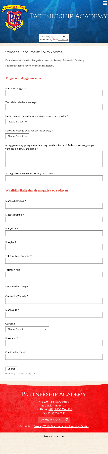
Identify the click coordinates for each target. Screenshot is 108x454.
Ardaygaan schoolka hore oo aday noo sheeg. (30, 173)
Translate (63, 39)
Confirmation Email (15, 352)
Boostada (11, 338)
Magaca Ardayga (15, 88)
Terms (35, 373)
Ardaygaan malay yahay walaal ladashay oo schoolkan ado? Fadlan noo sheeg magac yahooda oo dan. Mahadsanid (49, 147)
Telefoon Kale (12, 269)
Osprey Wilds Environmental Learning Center (61, 426)
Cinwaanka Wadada (16, 296)
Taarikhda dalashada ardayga (22, 102)
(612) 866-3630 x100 (60, 409)
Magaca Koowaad (15, 200)
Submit (11, 369)
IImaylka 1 (11, 228)
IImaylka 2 (10, 242)
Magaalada (12, 309)
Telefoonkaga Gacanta (18, 256)
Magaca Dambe (14, 214)
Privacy (28, 373)
